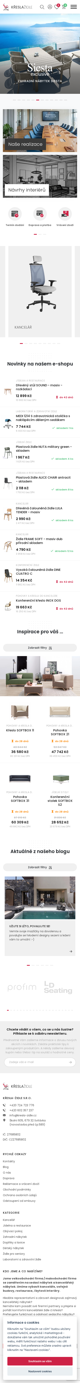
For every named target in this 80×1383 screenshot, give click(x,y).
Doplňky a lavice (14, 1242)
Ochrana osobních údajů (20, 1195)
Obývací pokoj (12, 1231)
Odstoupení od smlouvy (19, 1201)
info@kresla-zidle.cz (23, 1115)
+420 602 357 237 (21, 1110)
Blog (6, 1167)
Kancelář (9, 1220)
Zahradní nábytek (15, 1237)
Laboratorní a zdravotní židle (22, 1259)
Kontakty (9, 1161)
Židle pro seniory (14, 1254)
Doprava (8, 1178)
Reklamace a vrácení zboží (21, 1184)
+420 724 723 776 (21, 1105)
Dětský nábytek (13, 1248)
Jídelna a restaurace (17, 1225)
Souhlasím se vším (40, 1361)
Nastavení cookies (40, 1371)
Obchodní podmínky (17, 1189)
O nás (7, 1173)
